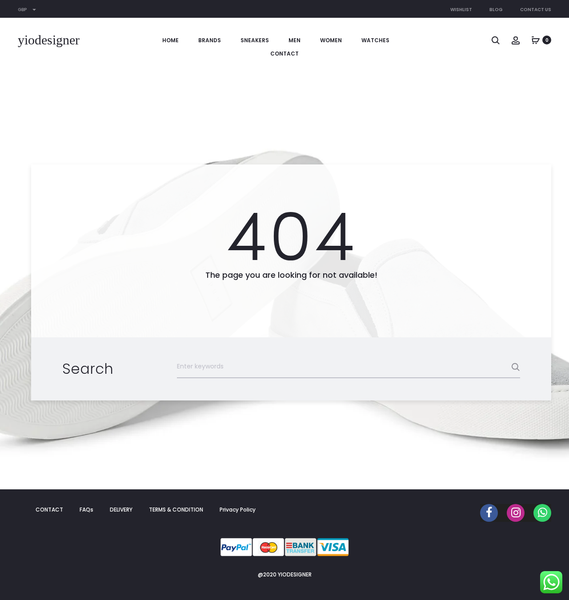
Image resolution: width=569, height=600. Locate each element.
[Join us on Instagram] (516, 513)
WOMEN (331, 40)
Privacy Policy (238, 509)
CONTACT (284, 53)
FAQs (86, 509)
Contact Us (535, 9)
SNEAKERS (254, 40)
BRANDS (209, 40)
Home (170, 40)
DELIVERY (121, 509)
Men (295, 40)
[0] (535, 40)
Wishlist (461, 9)
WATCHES (375, 40)
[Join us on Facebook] (489, 513)
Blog (496, 9)
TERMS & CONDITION (176, 509)
